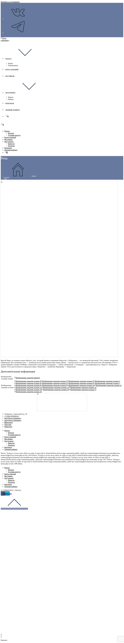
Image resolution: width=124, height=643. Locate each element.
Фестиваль (8, 139)
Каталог (11, 133)
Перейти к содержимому (10, 2)
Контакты (8, 148)
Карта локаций (10, 137)
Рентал (7, 131)
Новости (11, 144)
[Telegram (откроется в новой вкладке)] (18, 33)
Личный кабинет (10, 150)
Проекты (11, 146)
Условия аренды (14, 135)
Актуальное (9, 141)
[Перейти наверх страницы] (14, 509)
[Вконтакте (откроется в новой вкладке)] (18, 19)
